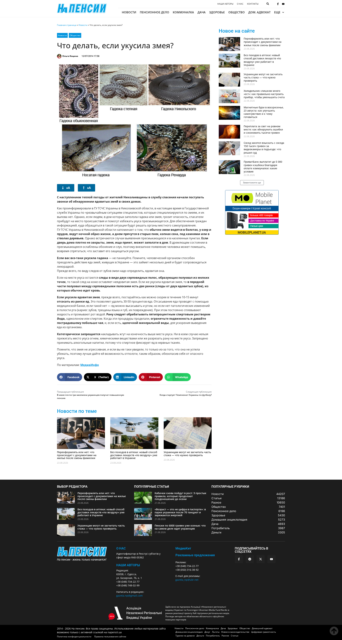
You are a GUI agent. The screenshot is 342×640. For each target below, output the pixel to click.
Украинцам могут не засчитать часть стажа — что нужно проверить (187, 453)
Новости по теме (77, 411)
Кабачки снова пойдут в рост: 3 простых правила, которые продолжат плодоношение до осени (180, 496)
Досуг (207, 631)
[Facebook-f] (278, 4)
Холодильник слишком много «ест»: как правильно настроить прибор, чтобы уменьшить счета (264, 94)
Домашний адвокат (262, 628)
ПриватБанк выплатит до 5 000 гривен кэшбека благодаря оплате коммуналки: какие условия (263, 166)
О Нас (121, 548)
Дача (202, 12)
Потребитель (213, 635)
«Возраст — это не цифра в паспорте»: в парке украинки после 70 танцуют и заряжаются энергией (180, 512)
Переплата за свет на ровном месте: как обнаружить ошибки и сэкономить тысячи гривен (263, 129)
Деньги (200, 635)
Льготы (215, 631)
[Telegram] (250, 559)
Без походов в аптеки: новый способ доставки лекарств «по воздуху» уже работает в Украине (133, 455)
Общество (236, 12)
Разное (225, 635)
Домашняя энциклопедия (189, 631)
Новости (129, 12)
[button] (69, 377)
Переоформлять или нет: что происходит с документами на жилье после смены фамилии (76, 455)
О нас (240, 4)
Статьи (234, 635)
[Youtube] (283, 4)
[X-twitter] (260, 559)
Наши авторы (225, 4)
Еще (277, 12)
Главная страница (66, 25)
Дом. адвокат (259, 12)
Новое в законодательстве (235, 631)
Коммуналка (183, 12)
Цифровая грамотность (263, 631)
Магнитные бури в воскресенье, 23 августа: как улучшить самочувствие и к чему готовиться (264, 112)
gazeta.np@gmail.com (129, 595)
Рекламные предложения (195, 555)
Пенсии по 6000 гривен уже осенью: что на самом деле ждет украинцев (180, 527)
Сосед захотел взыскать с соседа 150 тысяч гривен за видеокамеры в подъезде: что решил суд (264, 147)
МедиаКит (183, 548)
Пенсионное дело (154, 12)
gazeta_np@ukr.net (186, 579)
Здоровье (217, 12)
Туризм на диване (185, 635)
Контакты (252, 4)
